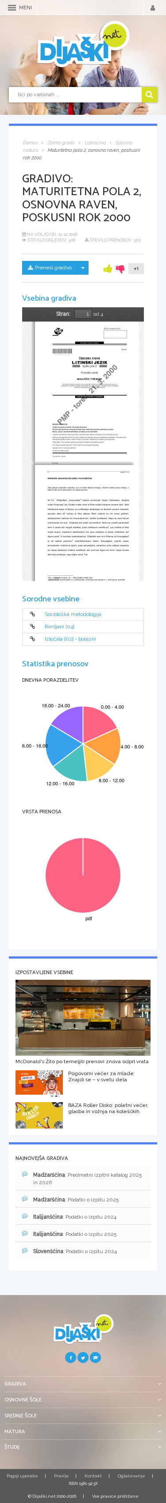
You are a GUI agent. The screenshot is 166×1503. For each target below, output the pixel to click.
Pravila (61, 1475)
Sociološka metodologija (73, 614)
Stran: (63, 314)
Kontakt (93, 1475)
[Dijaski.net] (83, 44)
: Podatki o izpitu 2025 (76, 1200)
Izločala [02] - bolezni (70, 639)
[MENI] (12, 7)
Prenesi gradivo (53, 267)
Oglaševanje (131, 1475)
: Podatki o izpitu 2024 (74, 1217)
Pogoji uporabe (22, 1475)
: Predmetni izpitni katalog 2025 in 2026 (87, 1179)
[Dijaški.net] (83, 1333)
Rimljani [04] (59, 626)
